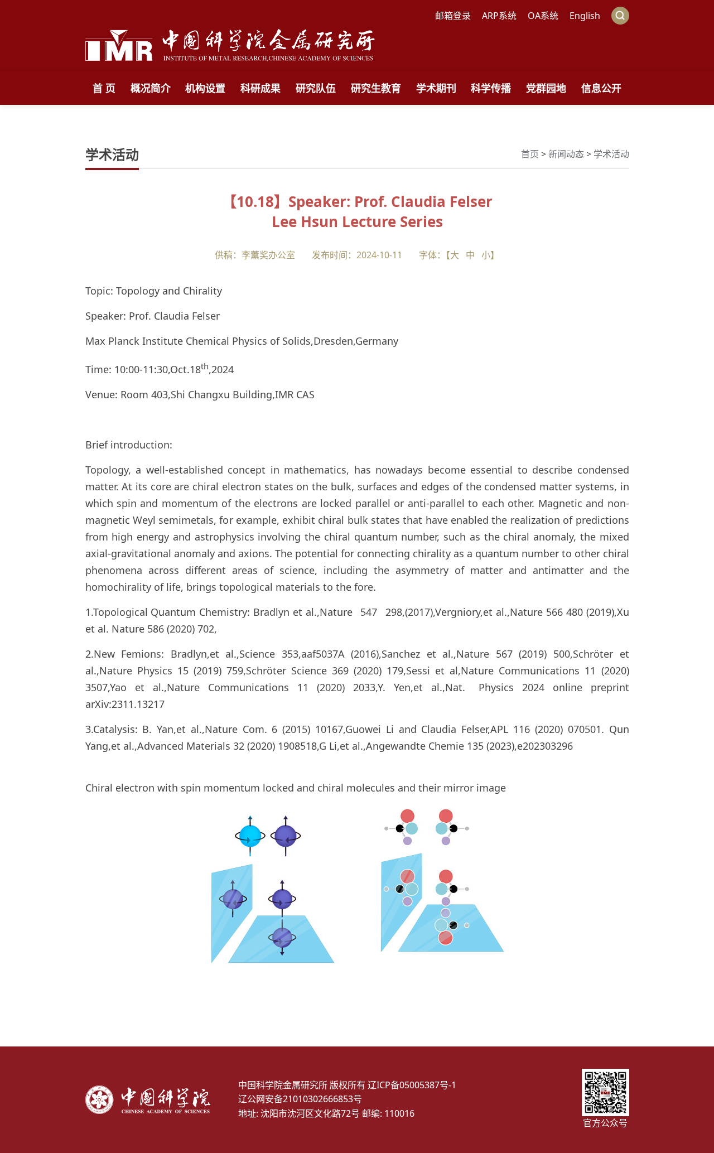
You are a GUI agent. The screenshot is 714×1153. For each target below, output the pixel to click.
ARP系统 (499, 15)
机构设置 (205, 88)
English (585, 15)
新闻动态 (566, 154)
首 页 (104, 88)
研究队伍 (316, 88)
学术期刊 (436, 88)
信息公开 (601, 88)
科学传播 (491, 88)
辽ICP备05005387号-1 (412, 1085)
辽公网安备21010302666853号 (300, 1099)
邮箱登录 (453, 15)
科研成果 (260, 88)
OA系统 (543, 15)
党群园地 (546, 88)
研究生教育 (376, 88)
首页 (530, 154)
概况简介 (151, 88)
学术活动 (611, 154)
